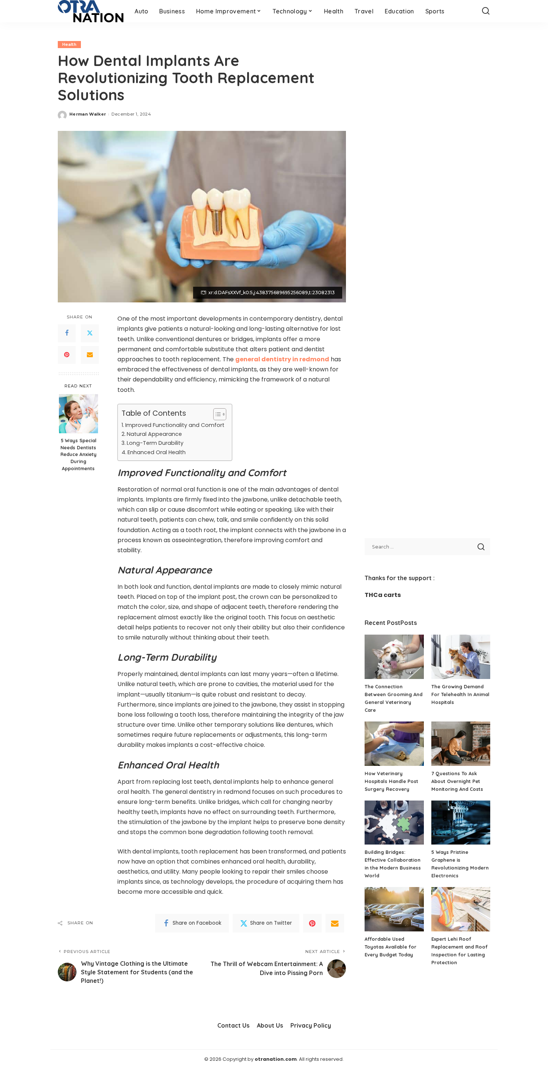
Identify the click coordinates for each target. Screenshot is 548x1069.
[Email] (90, 355)
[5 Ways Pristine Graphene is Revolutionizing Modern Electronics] (460, 823)
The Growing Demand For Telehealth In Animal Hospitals (460, 694)
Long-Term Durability (155, 443)
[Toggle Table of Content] (216, 414)
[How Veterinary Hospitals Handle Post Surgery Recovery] (394, 743)
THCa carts (383, 595)
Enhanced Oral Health (156, 452)
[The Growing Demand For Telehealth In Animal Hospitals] (460, 657)
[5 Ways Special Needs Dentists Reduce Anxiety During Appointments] (78, 413)
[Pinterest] (67, 355)
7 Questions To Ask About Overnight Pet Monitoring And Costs (457, 781)
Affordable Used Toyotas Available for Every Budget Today (390, 947)
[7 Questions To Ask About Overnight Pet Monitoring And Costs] (460, 743)
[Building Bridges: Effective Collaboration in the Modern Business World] (394, 823)
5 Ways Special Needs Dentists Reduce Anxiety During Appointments (78, 454)
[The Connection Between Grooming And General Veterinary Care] (394, 657)
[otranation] (90, 11)
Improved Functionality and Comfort (174, 425)
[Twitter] (90, 333)
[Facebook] (67, 333)
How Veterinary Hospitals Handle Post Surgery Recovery (391, 781)
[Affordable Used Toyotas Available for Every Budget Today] (394, 909)
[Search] (485, 11)
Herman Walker (87, 114)
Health (69, 44)
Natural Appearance (154, 434)
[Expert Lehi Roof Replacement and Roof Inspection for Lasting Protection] (460, 909)
